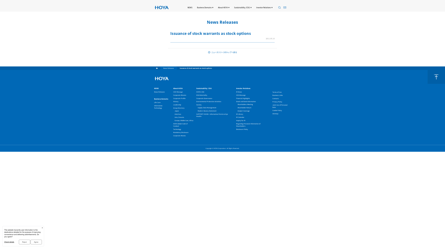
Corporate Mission (179, 95)
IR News (239, 92)
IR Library (239, 114)
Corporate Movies (179, 136)
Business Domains (204, 7)
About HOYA (223, 7)
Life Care (157, 102)
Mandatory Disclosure (180, 132)
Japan (177, 111)
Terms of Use (277, 92)
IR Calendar (240, 117)
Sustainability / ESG (242, 7)
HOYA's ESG (200, 92)
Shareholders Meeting (245, 104)
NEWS (190, 7)
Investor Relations (263, 7)
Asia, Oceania (179, 117)
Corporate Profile (179, 98)
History (175, 101)
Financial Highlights (243, 98)
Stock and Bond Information (246, 101)
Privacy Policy (277, 102)
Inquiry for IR (240, 120)
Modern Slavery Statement (207, 111)
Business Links (277, 95)
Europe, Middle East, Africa (184, 120)
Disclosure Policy (242, 129)
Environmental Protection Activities (208, 101)
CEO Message (178, 92)
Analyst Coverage (244, 111)
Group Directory (178, 108)
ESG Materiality (201, 95)
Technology (177, 129)
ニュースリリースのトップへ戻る (224, 52)
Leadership (177, 105)
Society (198, 105)
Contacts (275, 98)
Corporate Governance (204, 98)
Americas (178, 114)
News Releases (159, 92)
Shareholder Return (244, 108)
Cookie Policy (277, 110)
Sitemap (275, 114)
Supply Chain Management (207, 108)
